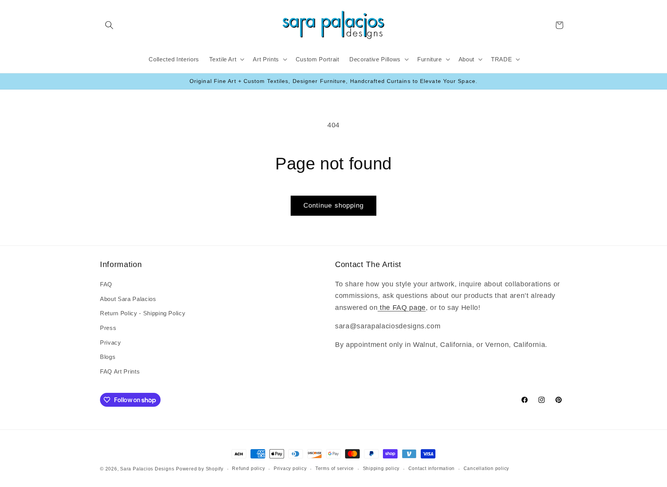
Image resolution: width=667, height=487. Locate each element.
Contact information (431, 468)
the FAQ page (402, 307)
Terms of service (334, 468)
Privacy (110, 342)
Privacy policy (290, 468)
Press (108, 327)
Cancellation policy (487, 468)
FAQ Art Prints (120, 371)
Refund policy (248, 468)
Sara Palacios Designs (147, 469)
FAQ (106, 284)
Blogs (107, 356)
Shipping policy (381, 468)
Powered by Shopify (199, 469)
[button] (109, 25)
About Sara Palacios (128, 298)
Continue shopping (333, 205)
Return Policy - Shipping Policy (142, 312)
